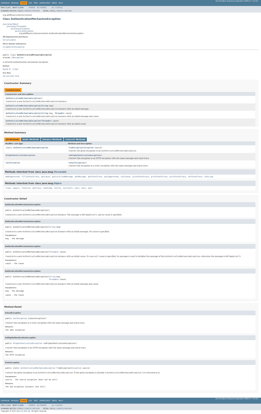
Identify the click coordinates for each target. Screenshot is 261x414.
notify (57, 188)
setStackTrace (195, 177)
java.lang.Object (10, 24)
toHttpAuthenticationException (84, 155)
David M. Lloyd (10, 69)
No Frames (42, 8)
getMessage (80, 177)
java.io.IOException (24, 31)
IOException (17, 57)
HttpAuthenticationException (20, 155)
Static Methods (31, 139)
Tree (36, 3)
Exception (89, 148)
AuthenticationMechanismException (23, 98)
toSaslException (77, 163)
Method (36, 11)
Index (54, 3)
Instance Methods (52, 139)
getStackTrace (95, 177)
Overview (5, 3)
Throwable (59, 113)
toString (208, 177)
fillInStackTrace (30, 177)
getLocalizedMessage (62, 177)
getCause (45, 177)
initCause (125, 177)
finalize (26, 188)
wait (77, 188)
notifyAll (68, 188)
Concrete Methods (75, 139)
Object (58, 183)
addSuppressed (12, 177)
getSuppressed (111, 177)
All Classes (57, 8)
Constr (27, 11)
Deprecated (44, 3)
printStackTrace (141, 177)
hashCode (47, 188)
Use (30, 3)
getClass (36, 188)
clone (8, 188)
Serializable (9, 40)
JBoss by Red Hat (23, 411)
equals (16, 188)
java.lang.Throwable (16, 26)
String (45, 106)
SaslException (13, 163)
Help (61, 3)
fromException (76, 148)
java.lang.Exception (20, 29)
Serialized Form (11, 76)
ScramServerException (13, 47)
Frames (32, 8)
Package (15, 3)
